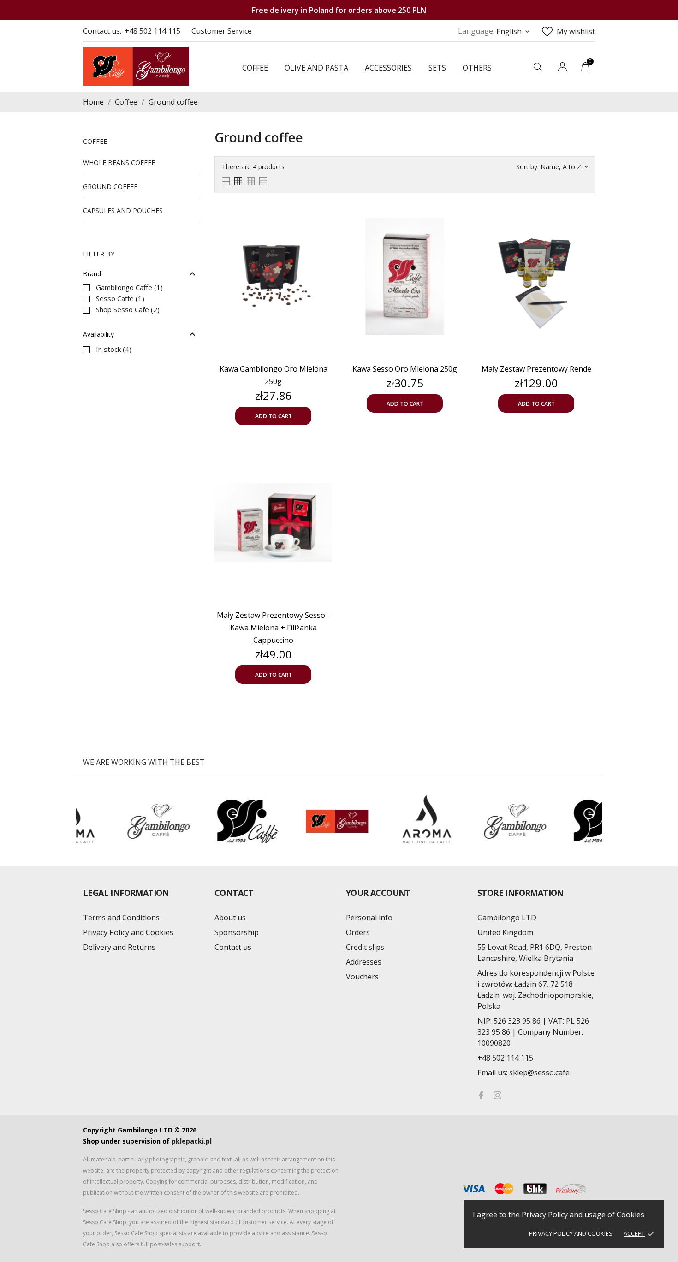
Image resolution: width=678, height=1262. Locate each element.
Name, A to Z (564, 166)
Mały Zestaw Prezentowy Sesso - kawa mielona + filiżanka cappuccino (273, 627)
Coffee (95, 141)
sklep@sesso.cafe (523, 1072)
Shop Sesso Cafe (128, 309)
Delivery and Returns (119, 947)
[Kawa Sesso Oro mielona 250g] (454, 220)
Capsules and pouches (123, 210)
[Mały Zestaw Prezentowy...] (322, 467)
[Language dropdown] (562, 68)
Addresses (363, 962)
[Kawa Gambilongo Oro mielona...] (322, 220)
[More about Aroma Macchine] (345, 821)
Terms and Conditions (121, 917)
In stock (113, 349)
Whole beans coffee (119, 162)
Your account (378, 892)
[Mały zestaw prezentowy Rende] (585, 220)
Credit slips (365, 947)
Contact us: (102, 31)
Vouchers (362, 977)
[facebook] (481, 1095)
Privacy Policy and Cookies (571, 1233)
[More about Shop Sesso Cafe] (255, 821)
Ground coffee (110, 186)
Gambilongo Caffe (129, 287)
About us (230, 917)
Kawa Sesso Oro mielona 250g (404, 369)
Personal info (369, 917)
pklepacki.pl (192, 1141)
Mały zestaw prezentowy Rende (536, 369)
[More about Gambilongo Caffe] (77, 821)
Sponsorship (236, 932)
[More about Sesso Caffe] (166, 821)
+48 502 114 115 (152, 31)
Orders (358, 932)
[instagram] (497, 1095)
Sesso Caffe (120, 298)
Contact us (232, 947)
